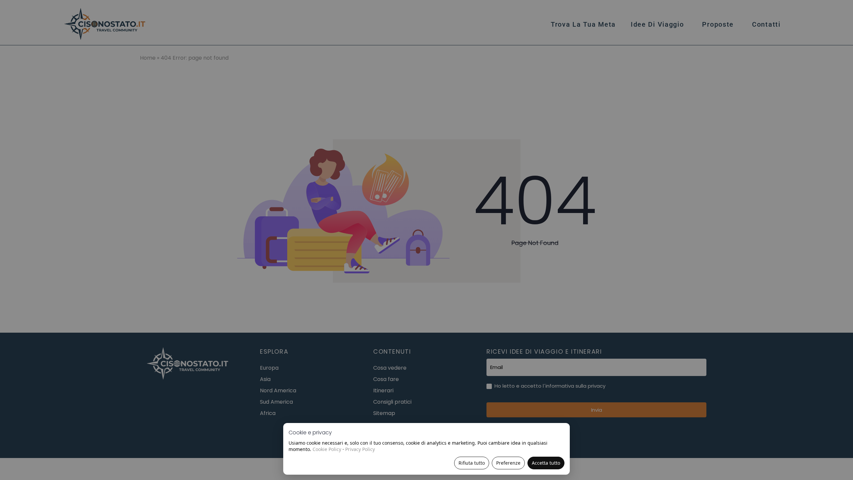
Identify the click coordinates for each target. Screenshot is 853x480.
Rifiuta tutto (471, 463)
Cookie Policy (327, 449)
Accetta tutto (546, 463)
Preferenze (508, 463)
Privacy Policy (360, 449)
